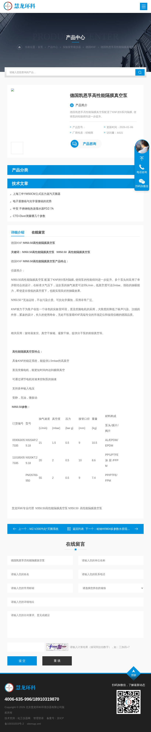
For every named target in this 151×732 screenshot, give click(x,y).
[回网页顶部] (142, 158)
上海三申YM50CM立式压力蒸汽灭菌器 (36, 193)
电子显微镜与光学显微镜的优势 (32, 201)
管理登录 (38, 718)
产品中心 (53, 47)
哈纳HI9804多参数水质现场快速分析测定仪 (122, 528)
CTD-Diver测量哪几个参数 (29, 215)
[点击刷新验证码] (57, 647)
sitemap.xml (34, 723)
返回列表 (78, 528)
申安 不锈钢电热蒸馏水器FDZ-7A (33, 208)
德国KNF (91, 47)
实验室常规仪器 (72, 47)
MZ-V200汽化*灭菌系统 (43, 528)
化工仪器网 (23, 718)
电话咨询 (142, 172)
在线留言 (38, 232)
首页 (40, 47)
